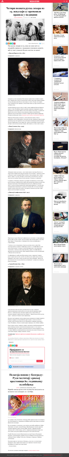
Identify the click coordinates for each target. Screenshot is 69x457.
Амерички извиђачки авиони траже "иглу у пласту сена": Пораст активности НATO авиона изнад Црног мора (60, 106)
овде (31, 455)
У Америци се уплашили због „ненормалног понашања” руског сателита (59, 81)
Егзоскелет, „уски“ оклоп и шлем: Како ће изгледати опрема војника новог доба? (60, 58)
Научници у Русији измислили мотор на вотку (59, 37)
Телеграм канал (28, 366)
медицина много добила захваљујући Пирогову (33, 115)
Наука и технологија (18, 17)
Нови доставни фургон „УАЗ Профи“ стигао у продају (60, 203)
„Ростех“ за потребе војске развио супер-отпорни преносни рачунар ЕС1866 (59, 224)
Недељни (12, 357)
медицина (11, 342)
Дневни (17, 357)
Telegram (42, 43)
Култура (17, 387)
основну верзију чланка (33, 450)
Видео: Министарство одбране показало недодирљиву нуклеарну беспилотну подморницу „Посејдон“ (60, 155)
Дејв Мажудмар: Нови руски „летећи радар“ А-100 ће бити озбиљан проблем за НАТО (60, 15)
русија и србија (12, 446)
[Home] (2, 1)
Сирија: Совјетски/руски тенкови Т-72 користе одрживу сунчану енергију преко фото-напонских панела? (60, 179)
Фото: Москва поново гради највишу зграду (60, 245)
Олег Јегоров (33, 17)
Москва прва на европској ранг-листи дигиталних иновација (60, 265)
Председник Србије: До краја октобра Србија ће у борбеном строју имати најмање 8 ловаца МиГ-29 (60, 131)
